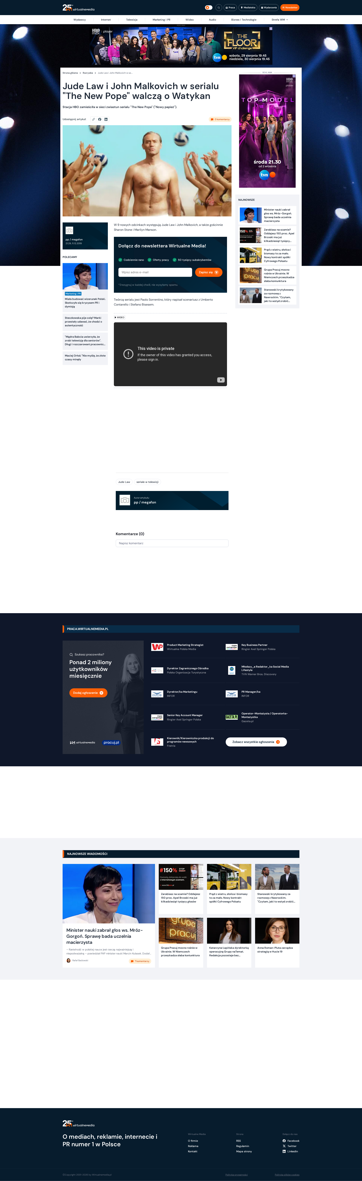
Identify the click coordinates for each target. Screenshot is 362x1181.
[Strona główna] (78, 7)
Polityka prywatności (236, 1174)
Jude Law (124, 482)
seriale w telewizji (148, 482)
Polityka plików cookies (287, 1174)
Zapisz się (206, 272)
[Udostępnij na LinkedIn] (105, 119)
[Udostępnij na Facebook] (101, 119)
